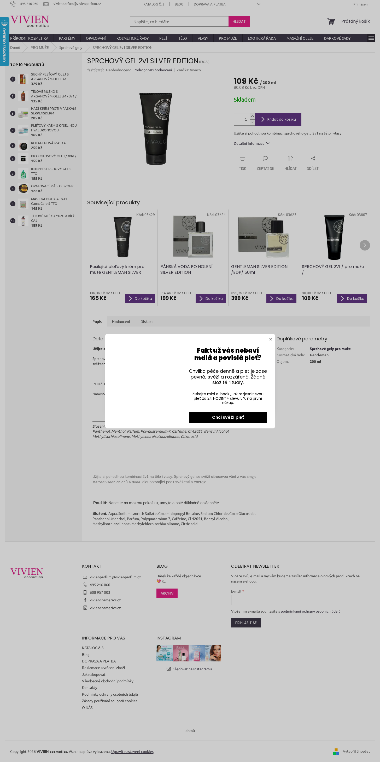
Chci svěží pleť (228, 417)
